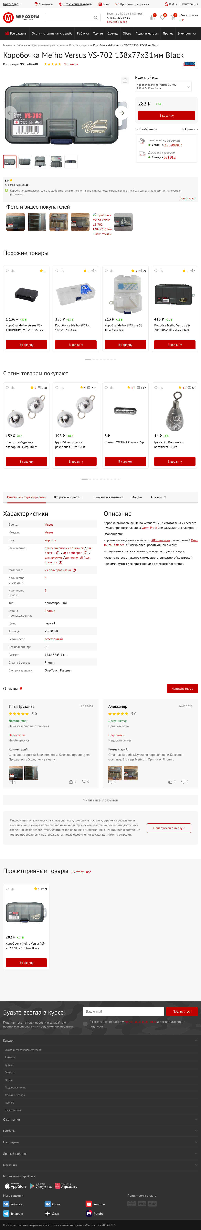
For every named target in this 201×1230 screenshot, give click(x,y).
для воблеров (72, 553)
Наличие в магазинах (108, 497)
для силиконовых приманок (64, 548)
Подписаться (182, 1011)
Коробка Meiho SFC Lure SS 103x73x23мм (124, 327)
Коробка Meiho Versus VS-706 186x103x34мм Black (172, 327)
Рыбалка (83, 33)
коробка (51, 540)
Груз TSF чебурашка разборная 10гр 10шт (70, 444)
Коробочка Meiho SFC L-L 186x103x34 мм (72, 327)
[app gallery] (66, 1186)
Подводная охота (15, 1087)
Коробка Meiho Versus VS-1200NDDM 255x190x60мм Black (24, 327)
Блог (106, 4)
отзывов (71, 64)
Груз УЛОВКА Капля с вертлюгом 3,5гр (168, 444)
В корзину (167, 115)
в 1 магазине (173, 145)
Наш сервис (11, 1142)
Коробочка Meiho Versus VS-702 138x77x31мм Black (25, 945)
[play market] (40, 1186)
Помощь (9, 1131)
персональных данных (140, 1022)
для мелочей (74, 557)
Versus (49, 524)
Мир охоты (21, 17)
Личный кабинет (14, 1154)
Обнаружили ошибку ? (169, 828)
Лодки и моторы (147, 33)
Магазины (46, 4)
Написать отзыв (182, 688)
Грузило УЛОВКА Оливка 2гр (124, 442)
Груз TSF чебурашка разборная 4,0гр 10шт (21, 444)
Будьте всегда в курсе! (34, 1012)
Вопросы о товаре (68, 497)
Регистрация (189, 4)
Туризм (98, 33)
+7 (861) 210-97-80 (118, 17)
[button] (10, 113)
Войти (173, 4)
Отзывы (158, 497)
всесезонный (54, 639)
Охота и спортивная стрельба (52, 33)
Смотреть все (188, 198)
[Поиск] (72, 17)
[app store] (15, 1186)
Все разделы (18, 33)
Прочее (168, 33)
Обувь (127, 33)
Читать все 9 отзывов (100, 800)
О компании (11, 1119)
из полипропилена (58, 570)
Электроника (187, 33)
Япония (50, 611)
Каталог (8, 1040)
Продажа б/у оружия (134, 4)
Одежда (112, 33)
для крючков (54, 557)
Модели (137, 497)
